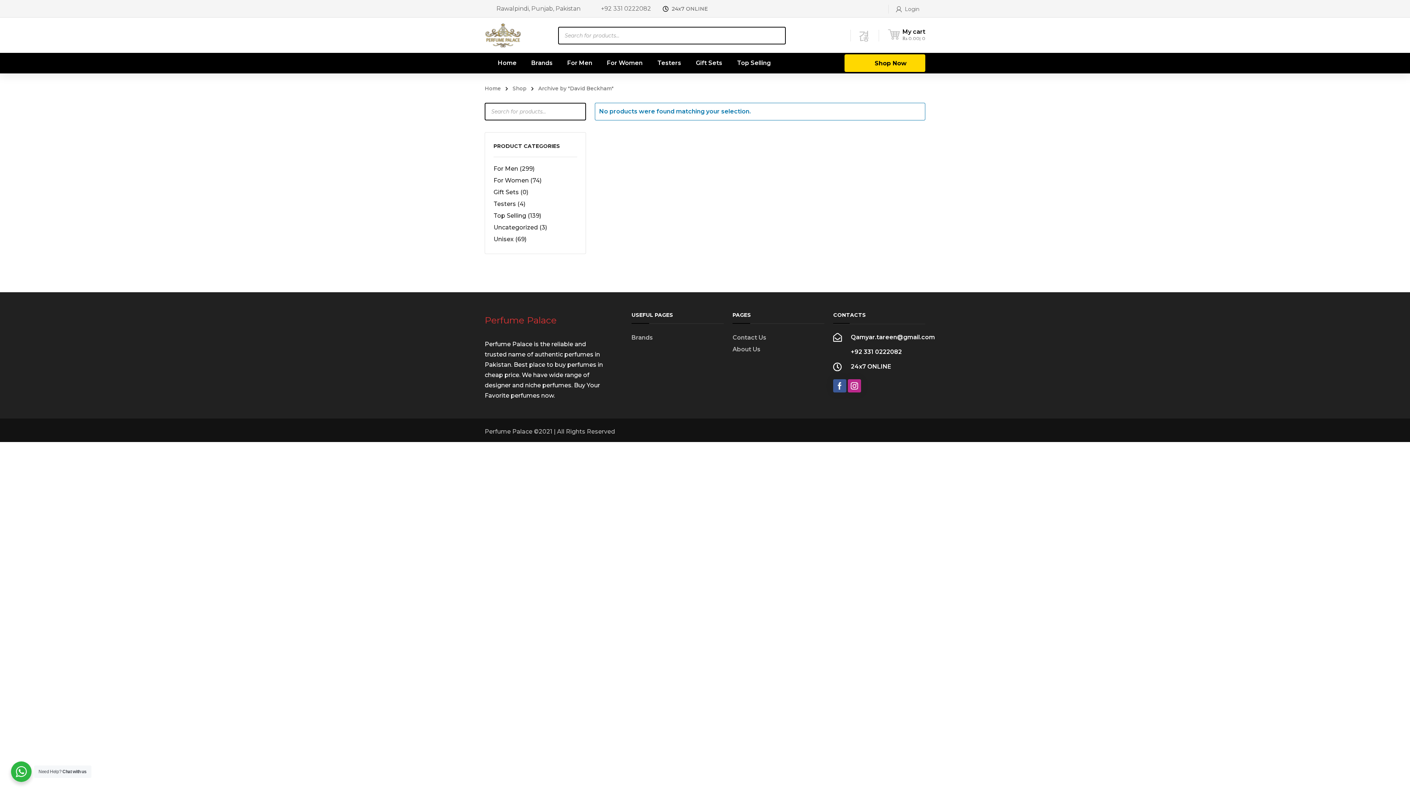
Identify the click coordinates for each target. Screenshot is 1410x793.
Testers (509, 203)
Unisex (510, 239)
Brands (642, 337)
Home (493, 88)
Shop (520, 88)
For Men (514, 168)
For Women (518, 180)
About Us (746, 349)
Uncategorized (520, 227)
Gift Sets (511, 192)
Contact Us (749, 337)
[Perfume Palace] (503, 35)
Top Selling (517, 215)
